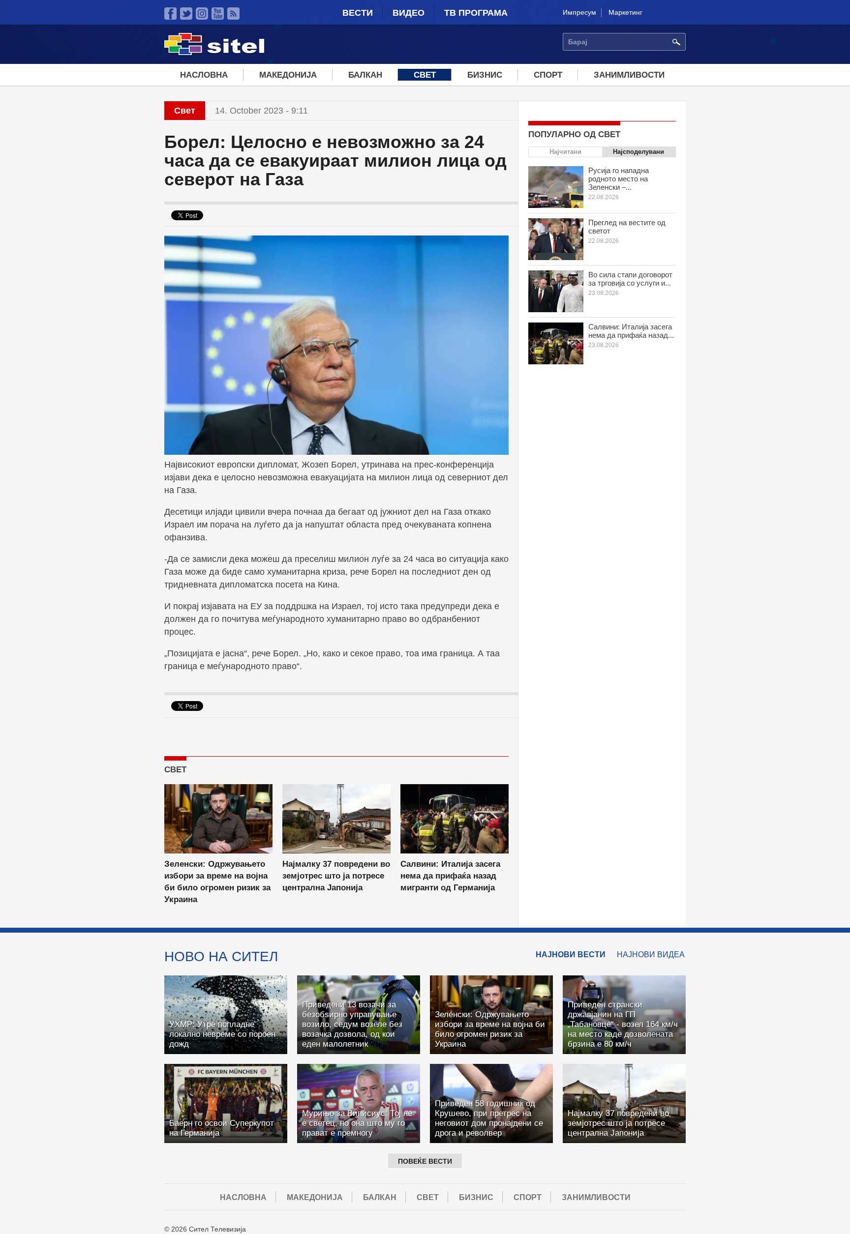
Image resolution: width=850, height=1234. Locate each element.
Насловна (204, 75)
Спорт (548, 75)
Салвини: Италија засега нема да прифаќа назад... (631, 331)
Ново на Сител (221, 956)
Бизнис (484, 75)
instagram (202, 13)
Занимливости (629, 75)
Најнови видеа (651, 954)
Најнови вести (571, 954)
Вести (357, 13)
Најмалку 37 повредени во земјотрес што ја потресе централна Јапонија (336, 875)
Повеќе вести (425, 1161)
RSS (233, 13)
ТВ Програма (476, 13)
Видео (409, 13)
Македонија (288, 75)
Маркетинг (625, 12)
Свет (425, 75)
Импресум (579, 12)
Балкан (365, 75)
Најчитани (565, 151)
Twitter (186, 13)
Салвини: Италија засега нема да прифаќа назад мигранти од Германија (450, 875)
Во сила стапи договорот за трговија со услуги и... (630, 278)
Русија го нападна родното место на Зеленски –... (618, 178)
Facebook (170, 13)
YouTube (218, 13)
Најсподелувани (638, 151)
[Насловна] (214, 54)
